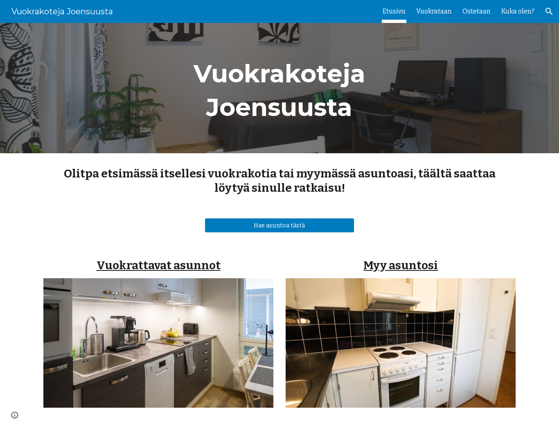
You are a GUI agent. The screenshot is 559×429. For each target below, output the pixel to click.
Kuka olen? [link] (517, 11)
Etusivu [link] (394, 11)
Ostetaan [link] (476, 11)
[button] (549, 11)
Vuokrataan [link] (434, 11)
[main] (279, 88)
